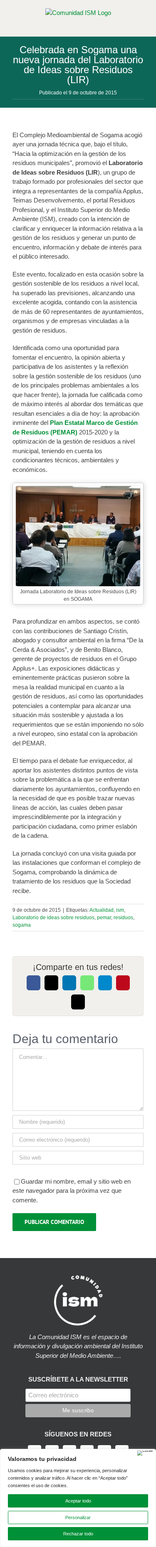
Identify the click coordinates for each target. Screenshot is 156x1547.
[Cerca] (145, 1453)
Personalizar (78, 1517)
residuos (123, 917)
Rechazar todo (78, 1533)
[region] (78, 1498)
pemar (104, 917)
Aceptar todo (78, 1500)
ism (120, 910)
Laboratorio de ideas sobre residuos (53, 917)
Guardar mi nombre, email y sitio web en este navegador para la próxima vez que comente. (71, 1191)
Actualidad (101, 910)
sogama (21, 925)
